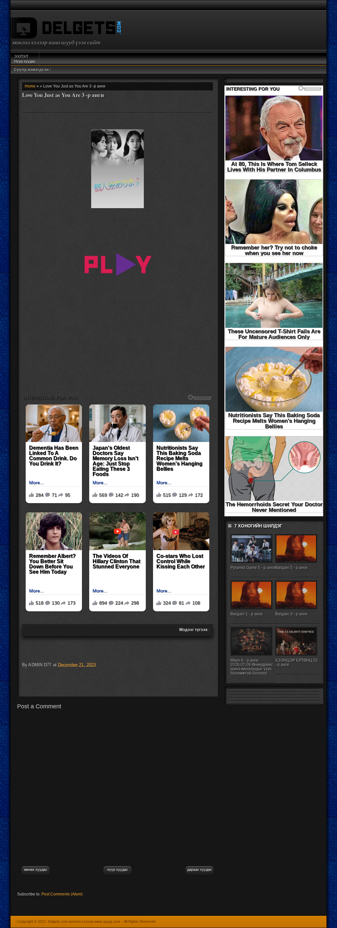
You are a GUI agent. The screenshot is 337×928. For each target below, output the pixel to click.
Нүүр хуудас (25, 58)
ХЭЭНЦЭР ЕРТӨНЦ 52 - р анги (296, 662)
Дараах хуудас (199, 869)
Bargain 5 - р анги (291, 567)
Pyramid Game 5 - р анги (252, 567)
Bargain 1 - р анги (246, 614)
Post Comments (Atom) (62, 894)
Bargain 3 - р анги (291, 614)
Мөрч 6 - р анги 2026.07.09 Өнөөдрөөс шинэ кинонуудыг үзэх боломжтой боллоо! (251, 666)
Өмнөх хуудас (35, 869)
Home (30, 86)
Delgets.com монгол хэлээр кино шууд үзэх (84, 921)
